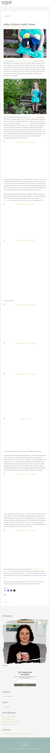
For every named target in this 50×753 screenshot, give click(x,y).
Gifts (13, 27)
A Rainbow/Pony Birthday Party (11, 721)
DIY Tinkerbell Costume (8, 719)
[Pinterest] (27, 745)
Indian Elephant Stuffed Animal (19, 24)
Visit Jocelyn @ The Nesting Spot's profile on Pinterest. (17, 733)
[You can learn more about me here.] (25, 641)
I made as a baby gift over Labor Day (23, 61)
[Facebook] (25, 745)
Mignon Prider (25, 123)
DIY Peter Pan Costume (8, 716)
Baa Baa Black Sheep (8, 724)
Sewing (17, 27)
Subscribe (25, 684)
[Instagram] (23, 745)
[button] (42, 3)
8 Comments (7, 27)
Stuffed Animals (32, 117)
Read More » (7, 602)
